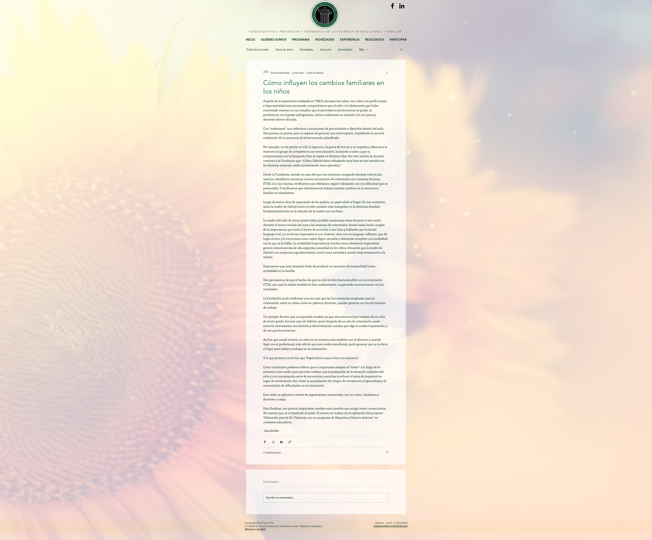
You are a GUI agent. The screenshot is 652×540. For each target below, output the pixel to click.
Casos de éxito (284, 49)
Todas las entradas (257, 49)
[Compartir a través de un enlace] (289, 441)
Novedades (306, 49)
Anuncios (325, 49)
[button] (401, 49)
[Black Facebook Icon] (392, 6)
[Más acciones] (387, 73)
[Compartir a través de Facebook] (264, 441)
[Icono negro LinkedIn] (401, 6)
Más (361, 49)
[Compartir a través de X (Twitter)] (273, 441)
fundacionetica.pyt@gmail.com (391, 526)
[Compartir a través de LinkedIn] (281, 441)
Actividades (345, 49)
